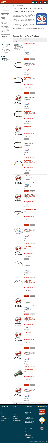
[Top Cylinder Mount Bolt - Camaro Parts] (18, 373)
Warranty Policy (4, 422)
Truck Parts (15, 418)
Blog (2, 412)
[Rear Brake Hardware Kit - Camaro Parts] (18, 231)
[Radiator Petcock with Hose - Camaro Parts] (18, 213)
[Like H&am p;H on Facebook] (25, 437)
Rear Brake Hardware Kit (29, 228)
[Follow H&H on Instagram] (30, 437)
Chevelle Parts (16, 411)
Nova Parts (15, 414)
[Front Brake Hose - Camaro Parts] (18, 163)
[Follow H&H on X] (27, 437)
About (2, 411)
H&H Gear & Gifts (16, 422)
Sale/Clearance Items (17, 420)
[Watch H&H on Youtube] (29, 437)
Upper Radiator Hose (28, 388)
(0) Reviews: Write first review (29, 162)
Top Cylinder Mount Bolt (29, 369)
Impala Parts (15, 412)
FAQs (2, 414)
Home (2, 409)
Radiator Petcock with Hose (30, 209)
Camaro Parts (15, 409)
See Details (32, 157)
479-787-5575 (28, 409)
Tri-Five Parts (15, 416)
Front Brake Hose (27, 160)
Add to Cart (26, 157)
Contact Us (3, 424)
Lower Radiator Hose (28, 194)
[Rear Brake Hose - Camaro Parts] (18, 263)
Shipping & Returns (5, 418)
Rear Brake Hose (27, 246)
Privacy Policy (3, 420)
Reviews (2, 416)
